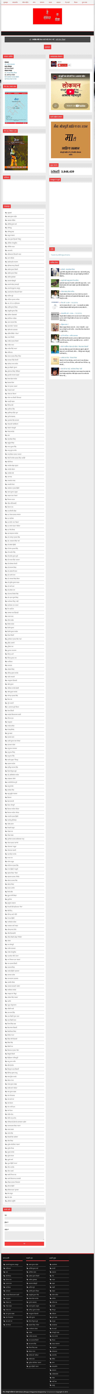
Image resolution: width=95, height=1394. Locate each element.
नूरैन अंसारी (10, 703)
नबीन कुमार (10, 684)
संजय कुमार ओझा (12, 1084)
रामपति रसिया (11, 982)
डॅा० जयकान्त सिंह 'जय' (13, 541)
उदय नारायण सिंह (12, 322)
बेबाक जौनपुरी (11, 805)
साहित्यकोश (55, 1374)
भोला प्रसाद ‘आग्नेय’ (12, 843)
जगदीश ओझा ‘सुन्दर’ (12, 465)
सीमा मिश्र (10, 1141)
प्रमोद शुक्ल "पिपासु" (12, 760)
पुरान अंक (84, 2)
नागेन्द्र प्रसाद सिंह (12, 696)
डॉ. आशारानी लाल (12, 571)
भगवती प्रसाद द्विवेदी (12, 816)
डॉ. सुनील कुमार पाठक (13, 582)
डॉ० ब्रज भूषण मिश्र (12, 597)
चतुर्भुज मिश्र (10, 443)
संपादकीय (15, 2)
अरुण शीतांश (10, 258)
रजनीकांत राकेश (11, 922)
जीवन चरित (25, 2)
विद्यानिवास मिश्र (11, 1031)
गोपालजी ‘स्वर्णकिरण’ (12, 424)
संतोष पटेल (10, 1114)
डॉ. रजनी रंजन (11, 575)
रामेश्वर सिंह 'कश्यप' (12, 997)
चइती (53, 1287)
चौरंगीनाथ (10, 462)
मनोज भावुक (10, 861)
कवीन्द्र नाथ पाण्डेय (12, 364)
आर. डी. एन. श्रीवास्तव (13, 303)
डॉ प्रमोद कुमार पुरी (12, 556)
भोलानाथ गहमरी (11, 850)
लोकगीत (54, 1355)
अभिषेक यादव (11, 247)
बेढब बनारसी (10, 801)
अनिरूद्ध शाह (10, 232)
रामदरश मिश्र (11, 967)
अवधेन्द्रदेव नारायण (12, 262)
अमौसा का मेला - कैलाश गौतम (69, 358)
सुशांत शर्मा (10, 1159)
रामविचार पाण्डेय (11, 990)
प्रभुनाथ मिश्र (11, 752)
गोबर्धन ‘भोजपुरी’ (11, 428)
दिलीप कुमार (10, 628)
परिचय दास (10, 718)
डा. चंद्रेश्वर (10, 518)
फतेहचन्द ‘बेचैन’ (11, 778)
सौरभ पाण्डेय (10, 1167)
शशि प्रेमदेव (10, 1065)
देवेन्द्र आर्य (10, 654)
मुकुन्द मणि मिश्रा (12, 895)
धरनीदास (9, 661)
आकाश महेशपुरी (11, 281)
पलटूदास (9, 722)
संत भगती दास (11, 1107)
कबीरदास (10, 352)
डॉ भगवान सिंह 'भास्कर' (13, 560)
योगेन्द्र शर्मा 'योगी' (12, 914)
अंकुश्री (9, 213)
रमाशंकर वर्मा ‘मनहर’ (12, 926)
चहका (53, 1291)
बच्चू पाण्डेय (10, 786)
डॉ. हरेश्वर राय (11, 590)
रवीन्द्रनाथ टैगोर (11, 929)
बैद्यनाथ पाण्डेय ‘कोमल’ (13, 809)
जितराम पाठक (11, 499)
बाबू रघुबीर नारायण (12, 794)
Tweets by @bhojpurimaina (60, 255)
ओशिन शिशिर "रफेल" (13, 333)
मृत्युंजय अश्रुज (11, 903)
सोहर (53, 1378)
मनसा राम (10, 858)
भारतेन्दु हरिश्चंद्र (12, 820)
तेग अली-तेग (10, 609)
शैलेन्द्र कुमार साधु (12, 1073)
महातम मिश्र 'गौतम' (12, 873)
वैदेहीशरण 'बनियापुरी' (12, 1058)
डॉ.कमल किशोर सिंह (12, 594)
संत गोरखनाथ (11, 1095)
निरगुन (53, 1310)
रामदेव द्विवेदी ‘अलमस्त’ (13, 971)
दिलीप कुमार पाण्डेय (12, 631)
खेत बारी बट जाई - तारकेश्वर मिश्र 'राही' (71, 369)
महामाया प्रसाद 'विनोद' (13, 877)
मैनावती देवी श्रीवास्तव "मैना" (14, 907)
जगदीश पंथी (10, 473)
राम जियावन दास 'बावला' (13, 959)
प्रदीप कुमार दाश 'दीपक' (14, 741)
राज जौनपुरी (10, 944)
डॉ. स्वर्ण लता (10, 586)
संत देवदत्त (10, 1103)
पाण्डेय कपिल (10, 726)
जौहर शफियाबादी (11, 503)
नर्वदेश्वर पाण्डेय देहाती (13, 688)
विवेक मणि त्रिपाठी (12, 1039)
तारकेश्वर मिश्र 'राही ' (13, 601)
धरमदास (9, 665)
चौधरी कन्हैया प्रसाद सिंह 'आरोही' (16, 458)
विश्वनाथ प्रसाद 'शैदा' (13, 1050)
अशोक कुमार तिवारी (12, 269)
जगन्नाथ (9, 477)
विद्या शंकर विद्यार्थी (12, 1027)
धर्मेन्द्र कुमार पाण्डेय (12, 673)
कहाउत (58, 2)
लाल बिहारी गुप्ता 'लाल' (13, 1016)
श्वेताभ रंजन (10, 1080)
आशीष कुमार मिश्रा (12, 307)
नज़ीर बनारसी (11, 677)
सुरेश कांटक (10, 1156)
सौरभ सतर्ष (10, 1171)
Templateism (50, 1392)
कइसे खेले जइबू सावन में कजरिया (69, 280)
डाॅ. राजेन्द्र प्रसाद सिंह (13, 537)
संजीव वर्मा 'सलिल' (12, 1088)
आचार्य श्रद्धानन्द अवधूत (13, 288)
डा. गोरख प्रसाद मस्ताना (14, 514)
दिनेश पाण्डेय (10, 624)
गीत (53, 1276)
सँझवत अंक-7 (64, 324)
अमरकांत (9, 250)
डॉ (11, 73)
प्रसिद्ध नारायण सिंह (12, 767)
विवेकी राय (10, 1046)
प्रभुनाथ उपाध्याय (12, 748)
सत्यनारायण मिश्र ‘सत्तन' (14, 1126)
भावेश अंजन (10, 824)
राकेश (9, 941)
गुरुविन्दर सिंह (11, 409)
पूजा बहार (9, 733)
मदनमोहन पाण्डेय (11, 854)
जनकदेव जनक (11, 480)
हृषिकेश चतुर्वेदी (11, 1201)
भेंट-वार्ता (67, 2)
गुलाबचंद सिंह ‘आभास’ (13, 420)
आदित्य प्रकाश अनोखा (13, 299)
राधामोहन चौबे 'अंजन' (13, 956)
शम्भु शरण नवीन (11, 1061)
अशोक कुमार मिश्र (12, 273)
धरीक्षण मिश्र (10, 669)
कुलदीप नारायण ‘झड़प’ (13, 375)
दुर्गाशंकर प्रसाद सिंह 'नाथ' (14, 639)
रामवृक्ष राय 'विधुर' (12, 994)
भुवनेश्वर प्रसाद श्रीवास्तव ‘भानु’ (15, 839)
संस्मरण (42, 2)
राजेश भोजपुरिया (11, 952)
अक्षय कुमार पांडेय (12, 216)
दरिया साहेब (10, 620)
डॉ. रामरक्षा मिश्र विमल (13, 579)
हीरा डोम (9, 1197)
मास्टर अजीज (11, 888)
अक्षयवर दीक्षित (11, 220)
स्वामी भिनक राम (11, 1175)
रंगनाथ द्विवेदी (10, 918)
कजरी (53, 1268)
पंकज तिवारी (10, 711)
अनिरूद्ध (9, 228)
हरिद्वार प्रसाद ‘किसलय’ (13, 1182)
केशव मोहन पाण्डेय (12, 379)
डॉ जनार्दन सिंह (11, 552)
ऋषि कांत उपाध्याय (12, 330)
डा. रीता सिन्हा (11, 530)
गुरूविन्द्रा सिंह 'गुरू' (12, 413)
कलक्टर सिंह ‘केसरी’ (12, 360)
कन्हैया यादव (10, 345)
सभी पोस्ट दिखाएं (60, 39)
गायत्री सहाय (10, 401)
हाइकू (53, 1385)
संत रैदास (10, 1110)
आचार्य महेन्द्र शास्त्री (13, 284)
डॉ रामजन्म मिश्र (11, 567)
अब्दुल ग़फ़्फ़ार (11, 235)
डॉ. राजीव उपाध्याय (10, 64)
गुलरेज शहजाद (11, 416)
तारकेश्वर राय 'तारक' (13, 605)
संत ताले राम (10, 1099)
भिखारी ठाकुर (11, 828)
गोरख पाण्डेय (10, 431)
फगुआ (53, 1321)
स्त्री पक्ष (54, 1381)
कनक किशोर (10, 337)
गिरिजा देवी (10, 405)
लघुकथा (54, 1347)
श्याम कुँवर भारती (11, 1077)
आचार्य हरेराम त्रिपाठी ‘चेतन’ (14, 292)
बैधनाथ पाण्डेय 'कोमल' (13, 812)
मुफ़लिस (9, 899)
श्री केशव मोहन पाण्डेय (10, 79)
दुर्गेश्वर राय (10, 646)
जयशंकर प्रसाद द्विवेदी (13, 488)
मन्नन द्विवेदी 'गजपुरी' (12, 869)
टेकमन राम (10, 507)
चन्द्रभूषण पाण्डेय (12, 450)
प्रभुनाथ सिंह (10, 756)
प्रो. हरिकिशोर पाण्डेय (13, 775)
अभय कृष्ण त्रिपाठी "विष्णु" (14, 239)
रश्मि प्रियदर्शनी (11, 933)
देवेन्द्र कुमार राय (11, 658)
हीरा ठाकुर (10, 1193)
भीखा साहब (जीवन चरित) (67, 291)
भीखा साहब (10, 835)
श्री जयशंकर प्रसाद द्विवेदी (12, 77)
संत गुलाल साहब (11, 1092)
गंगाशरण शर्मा (10, 390)
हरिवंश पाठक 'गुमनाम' (13, 1190)
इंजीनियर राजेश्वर (12, 318)
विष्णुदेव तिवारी (11, 1054)
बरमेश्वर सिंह (10, 790)
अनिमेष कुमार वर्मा (12, 224)
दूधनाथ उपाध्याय (11, 650)
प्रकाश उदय (10, 737)
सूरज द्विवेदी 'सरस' (12, 1163)
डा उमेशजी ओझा (11, 511)
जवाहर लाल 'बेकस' (12, 496)
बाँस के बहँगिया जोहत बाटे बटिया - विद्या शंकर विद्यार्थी (74, 346)
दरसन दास (10, 616)
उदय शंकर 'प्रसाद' (12, 326)
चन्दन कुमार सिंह (11, 447)
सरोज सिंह (10, 1133)
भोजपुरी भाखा (55, 1332)
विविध (53, 1359)
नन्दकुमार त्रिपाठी (12, 680)
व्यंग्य (34, 2)
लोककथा (54, 1351)
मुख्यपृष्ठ (5, 2)
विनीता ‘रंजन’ (10, 1035)
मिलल (75, 2)
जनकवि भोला (10, 484)
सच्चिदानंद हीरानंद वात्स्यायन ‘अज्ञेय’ (16, 1122)
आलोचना (54, 1264)
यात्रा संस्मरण (56, 1344)
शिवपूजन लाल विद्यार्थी (13, 1069)
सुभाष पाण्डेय (10, 1152)
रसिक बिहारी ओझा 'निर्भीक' (14, 937)
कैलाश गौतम (10, 382)
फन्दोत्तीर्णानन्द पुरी (12, 782)
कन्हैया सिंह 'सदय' (12, 348)
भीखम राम (10, 831)
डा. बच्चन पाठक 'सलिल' (13, 526)
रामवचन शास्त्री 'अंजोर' (13, 986)
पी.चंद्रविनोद (10, 729)
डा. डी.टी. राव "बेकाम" (13, 522)
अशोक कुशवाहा (11, 277)
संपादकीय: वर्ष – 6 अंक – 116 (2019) (71, 313)
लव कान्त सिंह (11, 1012)
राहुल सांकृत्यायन (11, 1005)
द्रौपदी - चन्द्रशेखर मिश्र (68, 269)
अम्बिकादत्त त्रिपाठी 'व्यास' (14, 254)
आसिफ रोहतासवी (12, 315)
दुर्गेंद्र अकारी (10, 643)
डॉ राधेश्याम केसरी (12, 563)
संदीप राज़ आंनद (11, 1118)
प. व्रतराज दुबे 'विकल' (13, 707)
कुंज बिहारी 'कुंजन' (12, 367)
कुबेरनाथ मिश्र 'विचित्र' (13, 371)
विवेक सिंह (10, 1042)
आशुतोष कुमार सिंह (12, 311)
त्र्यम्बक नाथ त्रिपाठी (12, 613)
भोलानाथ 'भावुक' (11, 846)
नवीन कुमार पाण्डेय (12, 692)
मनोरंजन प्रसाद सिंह (12, 865)
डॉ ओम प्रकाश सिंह (12, 548)
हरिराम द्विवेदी (10, 1186)
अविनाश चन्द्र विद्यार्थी (13, 265)
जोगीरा (54, 1298)
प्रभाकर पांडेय (11, 745)
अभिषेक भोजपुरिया (12, 243)
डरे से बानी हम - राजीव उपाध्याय (69, 335)
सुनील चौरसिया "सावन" (13, 1144)
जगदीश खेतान (11, 469)
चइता (53, 1283)
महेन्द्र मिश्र (10, 884)
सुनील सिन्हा (10, 1148)
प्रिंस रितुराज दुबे (11, 771)
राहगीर (9, 1001)
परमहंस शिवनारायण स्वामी (14, 714)
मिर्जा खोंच (10, 892)
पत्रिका (54, 1314)
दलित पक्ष (54, 1302)
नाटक (50, 2)
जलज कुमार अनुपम (12, 492)
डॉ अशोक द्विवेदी (11, 545)
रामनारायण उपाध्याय (12, 978)
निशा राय (9, 699)
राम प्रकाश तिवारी (12, 963)
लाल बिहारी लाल (11, 1020)
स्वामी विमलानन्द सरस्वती (14, 1178)
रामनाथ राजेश (11, 975)
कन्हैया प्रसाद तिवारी (12, 341)
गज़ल (53, 1279)
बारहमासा (54, 1325)
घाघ (8, 435)
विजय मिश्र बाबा (11, 1024)
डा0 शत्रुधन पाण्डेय (12, 533)
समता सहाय (10, 1129)
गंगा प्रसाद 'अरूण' (12, 386)
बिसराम (9, 797)
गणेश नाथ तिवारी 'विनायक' (14, 398)
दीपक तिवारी (10, 635)
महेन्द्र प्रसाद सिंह (12, 880)
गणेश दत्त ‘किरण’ (11, 394)
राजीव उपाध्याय (11, 948)
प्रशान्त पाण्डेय (11, 763)
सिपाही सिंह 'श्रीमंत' (12, 1137)
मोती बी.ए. (10, 911)
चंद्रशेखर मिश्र (11, 439)
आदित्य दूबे (10, 296)
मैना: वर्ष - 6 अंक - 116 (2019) (69, 302)
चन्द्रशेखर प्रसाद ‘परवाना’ (14, 454)
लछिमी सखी (10, 1009)
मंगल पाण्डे (55, 1336)
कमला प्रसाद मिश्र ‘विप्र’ (14, 356)
